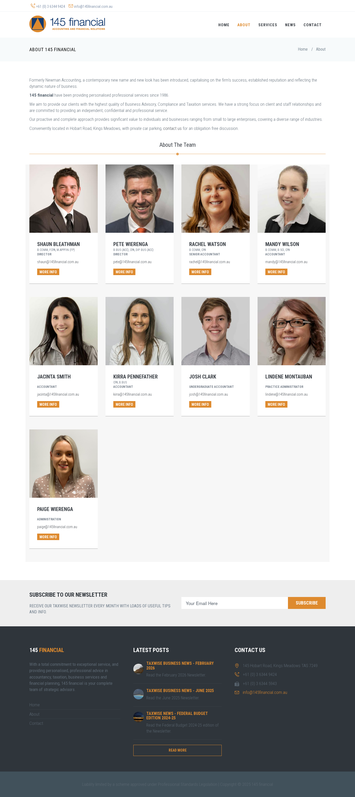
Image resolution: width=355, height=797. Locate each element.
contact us (172, 128)
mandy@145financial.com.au (286, 262)
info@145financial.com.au (93, 6)
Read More (178, 750)
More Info (48, 272)
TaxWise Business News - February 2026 (180, 665)
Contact (313, 25)
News (290, 25)
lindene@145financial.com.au (286, 394)
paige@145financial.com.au (57, 527)
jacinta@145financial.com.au (58, 394)
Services (267, 25)
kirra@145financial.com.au (132, 394)
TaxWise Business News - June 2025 (180, 690)
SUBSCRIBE (307, 603)
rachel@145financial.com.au (209, 262)
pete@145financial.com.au (132, 262)
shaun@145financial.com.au (57, 262)
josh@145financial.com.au (208, 394)
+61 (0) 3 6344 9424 (50, 6)
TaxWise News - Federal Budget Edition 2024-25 (177, 716)
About (244, 25)
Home (223, 25)
